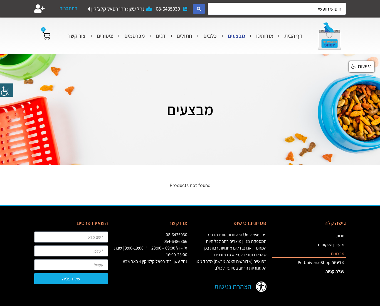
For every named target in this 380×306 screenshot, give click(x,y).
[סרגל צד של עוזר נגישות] (6, 90)
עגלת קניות (334, 271)
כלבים (210, 36)
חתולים (184, 36)
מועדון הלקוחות (331, 245)
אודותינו (264, 36)
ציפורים (105, 36)
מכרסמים (134, 36)
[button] (361, 66)
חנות (340, 236)
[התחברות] (39, 8)
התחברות (68, 8)
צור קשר (77, 36)
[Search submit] (199, 9)
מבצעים (236, 36)
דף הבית (293, 36)
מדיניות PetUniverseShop (321, 262)
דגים (161, 36)
